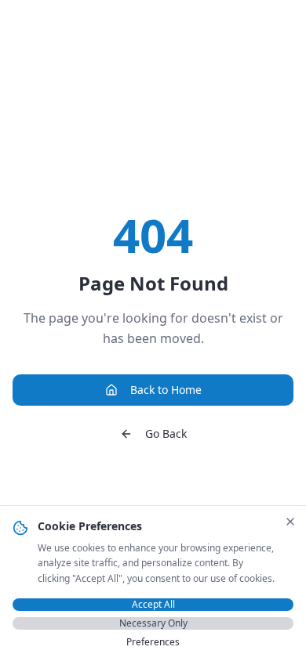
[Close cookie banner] (290, 521)
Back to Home (166, 389)
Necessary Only (153, 623)
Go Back (166, 433)
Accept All (153, 604)
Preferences (153, 642)
